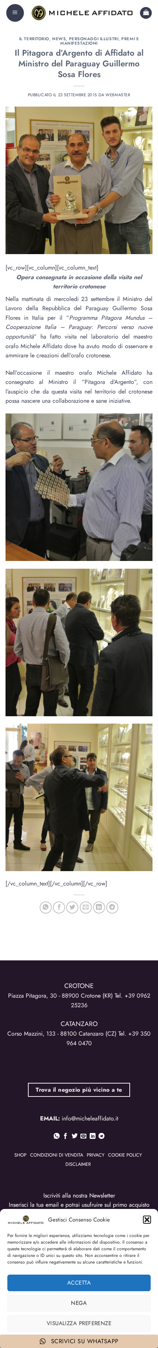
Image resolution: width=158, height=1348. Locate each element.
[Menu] (15, 13)
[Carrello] (146, 13)
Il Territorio (34, 39)
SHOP (20, 1154)
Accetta (79, 1283)
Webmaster (117, 95)
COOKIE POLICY (125, 1154)
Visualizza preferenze (79, 1323)
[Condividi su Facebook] (59, 907)
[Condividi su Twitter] (72, 907)
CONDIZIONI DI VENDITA (56, 1154)
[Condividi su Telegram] (112, 907)
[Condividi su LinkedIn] (99, 907)
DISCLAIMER (78, 1164)
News (59, 39)
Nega (79, 1303)
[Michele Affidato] (82, 12)
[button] (147, 1219)
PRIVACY (95, 1154)
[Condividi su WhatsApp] (46, 907)
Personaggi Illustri (94, 39)
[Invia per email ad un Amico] (86, 907)
